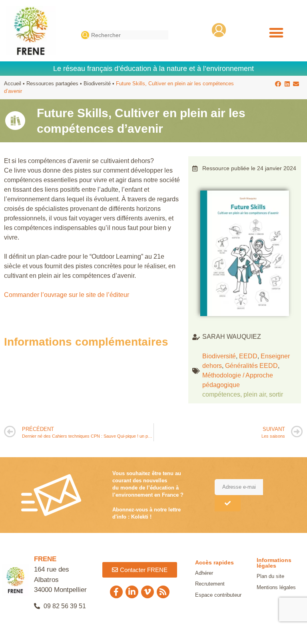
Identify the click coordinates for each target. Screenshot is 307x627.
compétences (221, 394)
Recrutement (210, 584)
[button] (276, 32)
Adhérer (204, 573)
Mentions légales (276, 587)
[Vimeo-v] (147, 592)
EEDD (248, 356)
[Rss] (163, 592)
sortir (276, 394)
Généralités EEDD (251, 365)
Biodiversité (97, 83)
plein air (254, 394)
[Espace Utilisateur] (219, 30)
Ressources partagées (52, 83)
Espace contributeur (218, 595)
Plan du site (270, 576)
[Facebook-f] (116, 592)
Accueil (12, 83)
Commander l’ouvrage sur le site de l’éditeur (66, 294)
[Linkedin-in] (132, 592)
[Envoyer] (228, 503)
